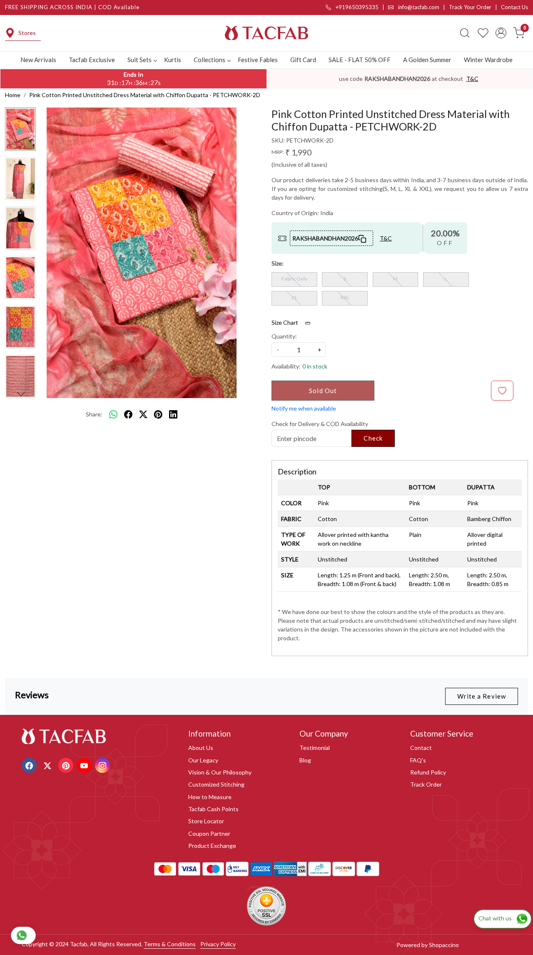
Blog (305, 760)
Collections (209, 59)
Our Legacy (203, 760)
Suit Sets (139, 59)
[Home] (266, 33)
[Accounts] (501, 33)
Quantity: (284, 336)
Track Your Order (470, 7)
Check (373, 438)
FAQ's (418, 760)
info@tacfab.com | (423, 7)
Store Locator (206, 821)
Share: (94, 414)
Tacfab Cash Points (213, 808)
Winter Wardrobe (488, 59)
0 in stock (314, 366)
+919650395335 (356, 7)
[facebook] (128, 414)
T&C (472, 78)
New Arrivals (38, 59)
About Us (200, 747)
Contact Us (514, 7)
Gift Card (303, 59)
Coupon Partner (209, 833)
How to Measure (210, 796)
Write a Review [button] (481, 696)
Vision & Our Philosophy (220, 772)
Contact (421, 747)
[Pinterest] (66, 764)
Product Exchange (212, 845)
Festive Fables (258, 59)
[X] (48, 764)
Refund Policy (428, 772)
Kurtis (172, 59)
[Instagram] (103, 764)
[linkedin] (173, 414)
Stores (27, 32)
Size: (277, 263)
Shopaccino (444, 944)
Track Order (426, 784)
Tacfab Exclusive (92, 59)
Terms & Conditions (170, 943)
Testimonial (314, 747)
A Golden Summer (427, 59)
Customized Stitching (216, 784)
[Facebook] (30, 764)
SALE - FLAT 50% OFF (360, 59)
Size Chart (285, 322)
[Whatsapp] (113, 414)
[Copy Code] (362, 238)
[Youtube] (85, 764)
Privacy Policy (218, 943)
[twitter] (143, 414)
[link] (465, 33)
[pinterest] (158, 414)
